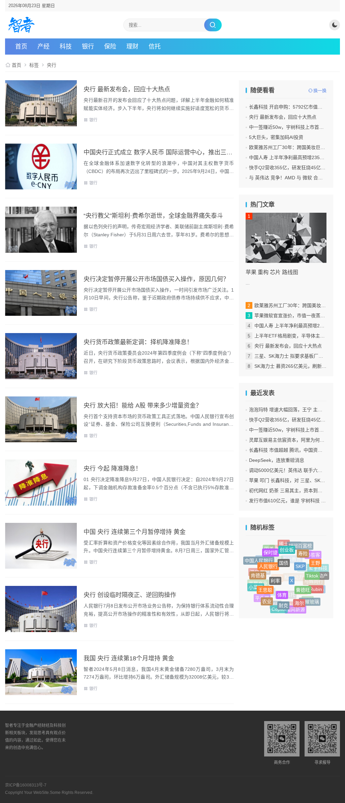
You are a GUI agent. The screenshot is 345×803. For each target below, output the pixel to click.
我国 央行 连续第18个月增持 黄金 (129, 658)
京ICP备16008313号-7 (25, 785)
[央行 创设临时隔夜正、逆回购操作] (41, 609)
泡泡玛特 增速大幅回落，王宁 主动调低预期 (295, 409)
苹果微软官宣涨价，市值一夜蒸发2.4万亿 (297, 315)
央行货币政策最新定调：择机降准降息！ (138, 342)
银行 (88, 46)
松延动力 (293, 585)
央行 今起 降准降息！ (113, 468)
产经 (43, 46)
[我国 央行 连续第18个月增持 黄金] (41, 672)
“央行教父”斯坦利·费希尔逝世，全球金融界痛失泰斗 (153, 215)
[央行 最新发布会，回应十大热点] (41, 103)
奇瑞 (277, 567)
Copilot (279, 608)
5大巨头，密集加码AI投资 (276, 137)
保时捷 (270, 549)
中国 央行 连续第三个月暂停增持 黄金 (135, 532)
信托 (155, 46)
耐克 (283, 600)
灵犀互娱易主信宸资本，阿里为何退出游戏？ (296, 440)
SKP (300, 559)
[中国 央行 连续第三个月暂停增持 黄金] (41, 546)
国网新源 (295, 608)
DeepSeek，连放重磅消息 (276, 460)
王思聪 (265, 584)
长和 (264, 576)
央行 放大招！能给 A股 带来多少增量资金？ (143, 405)
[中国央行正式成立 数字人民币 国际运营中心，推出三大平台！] (41, 167)
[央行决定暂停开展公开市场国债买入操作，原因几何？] (41, 293)
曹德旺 (303, 583)
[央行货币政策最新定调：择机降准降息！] (41, 356)
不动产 (321, 575)
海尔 (299, 597)
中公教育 (291, 566)
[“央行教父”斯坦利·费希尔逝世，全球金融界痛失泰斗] (41, 230)
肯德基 (258, 571)
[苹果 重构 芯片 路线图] (286, 238)
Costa (318, 590)
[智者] (21, 25)
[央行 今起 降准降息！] (41, 482)
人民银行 (268, 560)
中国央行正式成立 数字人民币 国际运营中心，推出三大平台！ (167, 152)
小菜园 (256, 586)
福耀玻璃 (309, 600)
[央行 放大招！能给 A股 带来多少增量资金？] (41, 419)
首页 (21, 46)
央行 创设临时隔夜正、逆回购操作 (130, 595)
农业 (267, 598)
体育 (282, 587)
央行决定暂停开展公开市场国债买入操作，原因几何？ (156, 279)
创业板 (287, 545)
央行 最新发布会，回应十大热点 (127, 89)
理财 (132, 46)
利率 (275, 573)
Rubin (316, 585)
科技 (66, 46)
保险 (110, 46)
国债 (283, 556)
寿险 (303, 550)
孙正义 (306, 574)
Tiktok (312, 570)
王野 (315, 560)
